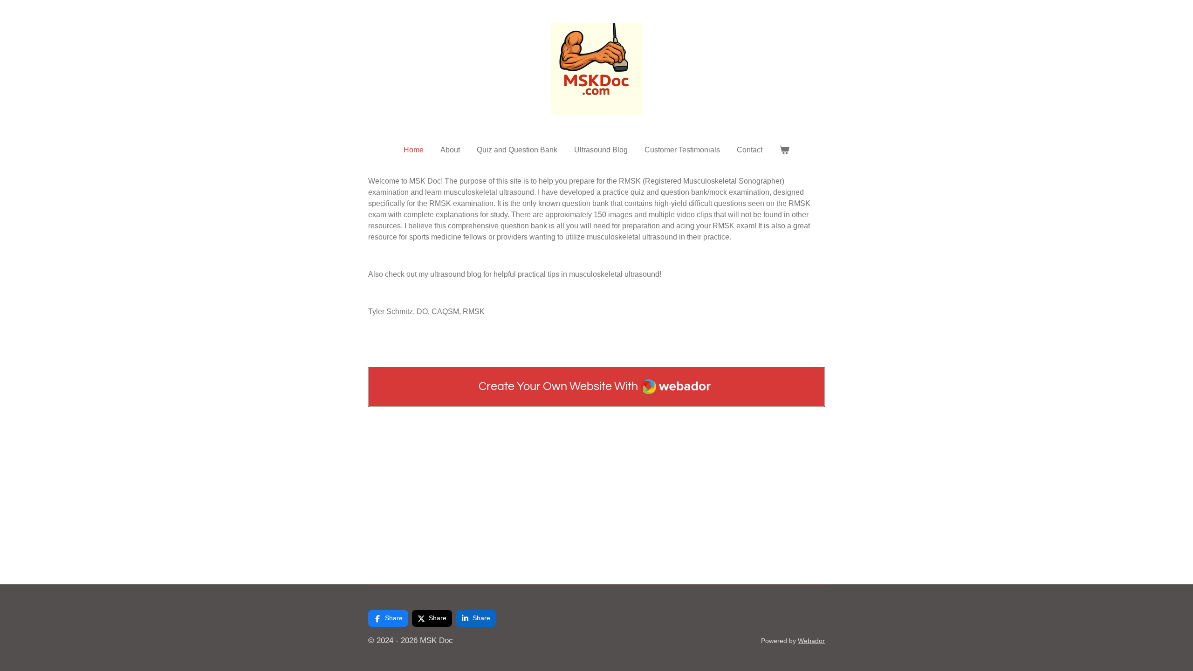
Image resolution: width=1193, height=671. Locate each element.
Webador (811, 640)
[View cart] (784, 150)
